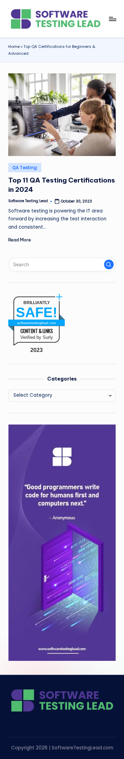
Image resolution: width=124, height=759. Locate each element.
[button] (109, 264)
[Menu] (112, 19)
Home (14, 46)
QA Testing (24, 167)
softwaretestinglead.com (36, 323)
